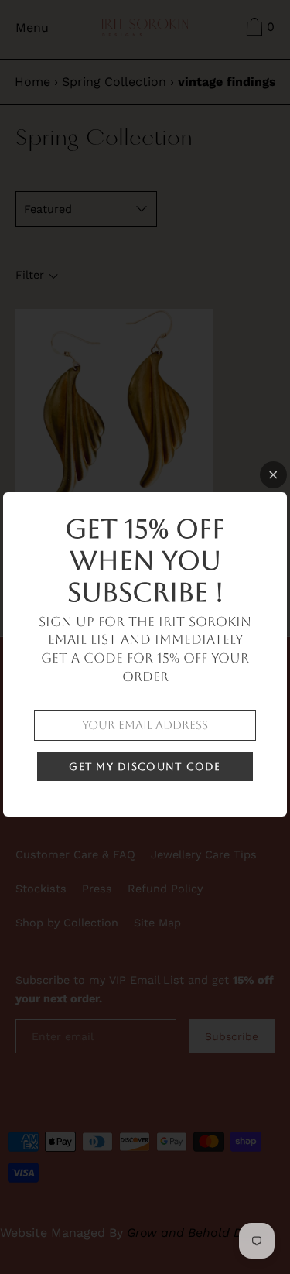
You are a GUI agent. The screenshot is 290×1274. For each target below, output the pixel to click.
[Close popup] (273, 474)
